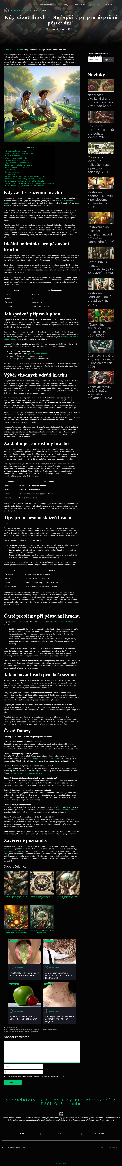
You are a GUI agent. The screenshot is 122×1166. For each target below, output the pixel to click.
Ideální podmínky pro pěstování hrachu (19, 153)
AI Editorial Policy (61, 1163)
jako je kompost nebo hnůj (38, 354)
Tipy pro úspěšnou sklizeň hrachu (17, 163)
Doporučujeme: (12, 174)
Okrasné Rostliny (46, 5)
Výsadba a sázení (95, 5)
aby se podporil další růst (65, 810)
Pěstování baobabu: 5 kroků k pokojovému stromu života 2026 (100, 199)
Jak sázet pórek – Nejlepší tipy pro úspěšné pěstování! (25, 181)
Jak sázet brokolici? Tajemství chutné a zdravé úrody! (24, 186)
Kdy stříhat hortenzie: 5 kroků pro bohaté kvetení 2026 (101, 131)
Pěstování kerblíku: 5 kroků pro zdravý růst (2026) (99, 298)
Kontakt (43, 10)
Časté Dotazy (10, 169)
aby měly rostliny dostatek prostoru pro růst (26, 773)
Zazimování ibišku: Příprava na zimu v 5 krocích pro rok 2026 (101, 361)
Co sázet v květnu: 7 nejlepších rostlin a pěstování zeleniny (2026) (100, 164)
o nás (61, 1134)
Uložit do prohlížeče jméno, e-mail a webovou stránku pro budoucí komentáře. (36, 1076)
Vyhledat (108, 60)
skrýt (32, 147)
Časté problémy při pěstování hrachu (18, 165)
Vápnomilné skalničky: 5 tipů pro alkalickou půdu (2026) (99, 330)
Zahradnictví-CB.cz (21, 10)
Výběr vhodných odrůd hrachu (16, 158)
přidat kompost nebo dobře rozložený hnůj (44, 759)
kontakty (99, 1134)
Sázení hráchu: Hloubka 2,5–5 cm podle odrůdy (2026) (25, 176)
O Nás (35, 10)
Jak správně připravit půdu (14, 156)
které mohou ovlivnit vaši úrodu (66, 622)
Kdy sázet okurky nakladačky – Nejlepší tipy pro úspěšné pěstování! (29, 183)
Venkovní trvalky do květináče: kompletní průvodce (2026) (100, 392)
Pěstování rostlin (79, 5)
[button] (33, 16)
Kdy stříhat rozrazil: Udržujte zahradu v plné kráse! (22, 1031)
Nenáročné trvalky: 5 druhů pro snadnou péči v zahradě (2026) (100, 100)
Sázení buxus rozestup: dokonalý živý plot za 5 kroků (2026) (101, 267)
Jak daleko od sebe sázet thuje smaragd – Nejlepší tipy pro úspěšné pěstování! (31, 1029)
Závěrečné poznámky (12, 172)
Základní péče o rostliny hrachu (16, 160)
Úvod (34, 5)
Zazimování (108, 5)
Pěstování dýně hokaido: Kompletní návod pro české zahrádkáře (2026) (101, 234)
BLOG (22, 1134)
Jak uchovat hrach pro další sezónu (18, 167)
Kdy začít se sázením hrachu (15, 151)
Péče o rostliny (63, 5)
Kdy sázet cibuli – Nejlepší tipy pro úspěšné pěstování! (24, 179)
